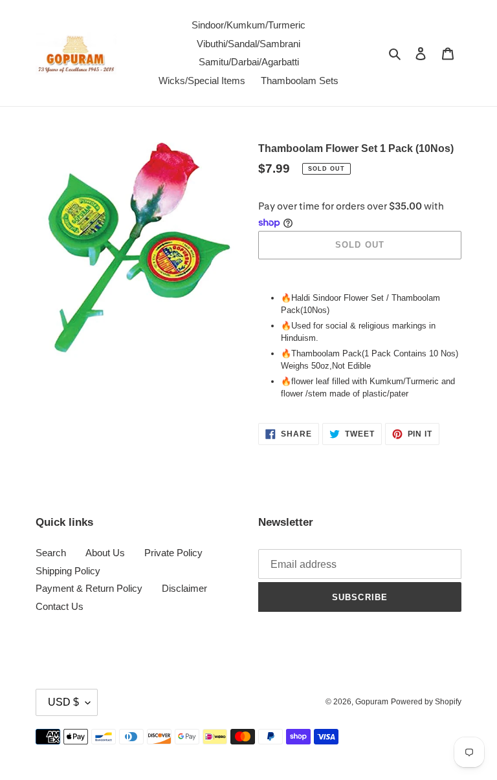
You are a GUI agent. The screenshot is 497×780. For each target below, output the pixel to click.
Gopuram (371, 701)
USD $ (63, 702)
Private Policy (173, 552)
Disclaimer (184, 588)
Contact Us (59, 606)
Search (51, 552)
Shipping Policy (68, 570)
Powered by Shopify (426, 701)
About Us (105, 552)
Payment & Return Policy (89, 588)
